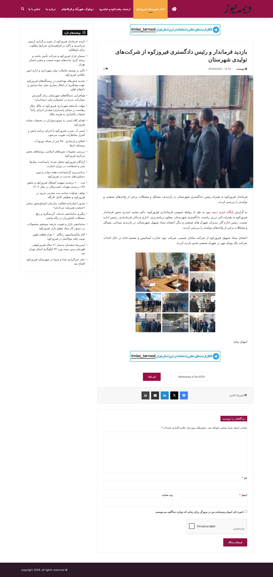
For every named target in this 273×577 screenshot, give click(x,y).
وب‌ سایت (167, 494)
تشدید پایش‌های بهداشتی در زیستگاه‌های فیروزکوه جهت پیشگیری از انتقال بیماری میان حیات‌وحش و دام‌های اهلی (56, 85)
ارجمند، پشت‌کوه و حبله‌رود (115, 9)
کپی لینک (152, 376)
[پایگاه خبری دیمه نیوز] (238, 9)
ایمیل (243, 494)
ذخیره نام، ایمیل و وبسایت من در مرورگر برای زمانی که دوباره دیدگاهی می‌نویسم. (199, 511)
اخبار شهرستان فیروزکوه (150, 9)
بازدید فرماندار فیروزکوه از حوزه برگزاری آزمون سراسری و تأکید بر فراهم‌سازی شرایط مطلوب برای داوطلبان (56, 45)
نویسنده (240, 68)
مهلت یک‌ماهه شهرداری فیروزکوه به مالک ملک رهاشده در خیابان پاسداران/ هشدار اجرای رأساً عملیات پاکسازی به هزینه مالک (57, 110)
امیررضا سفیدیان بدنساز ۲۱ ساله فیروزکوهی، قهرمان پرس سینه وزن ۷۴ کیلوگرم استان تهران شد (57, 249)
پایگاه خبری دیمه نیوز (219, 212)
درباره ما (51, 9)
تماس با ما (34, 9)
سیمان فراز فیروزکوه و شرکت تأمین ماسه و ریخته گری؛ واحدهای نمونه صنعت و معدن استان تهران (57, 60)
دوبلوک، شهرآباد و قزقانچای (77, 9)
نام (244, 477)
